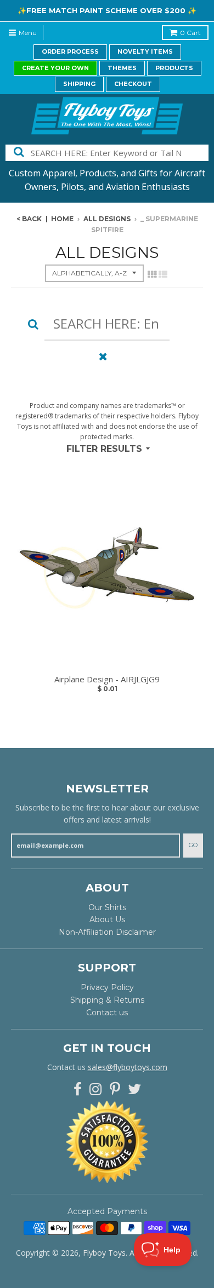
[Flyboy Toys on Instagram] (95, 1089)
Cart (190, 32)
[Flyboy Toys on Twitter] (134, 1089)
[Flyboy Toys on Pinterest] (115, 1089)
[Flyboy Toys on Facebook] (78, 1089)
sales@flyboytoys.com (127, 1067)
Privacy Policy (107, 987)
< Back (29, 219)
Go (193, 845)
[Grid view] (152, 274)
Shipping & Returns (107, 1000)
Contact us (107, 1012)
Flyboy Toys (104, 1252)
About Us (107, 919)
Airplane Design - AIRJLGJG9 (107, 679)
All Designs (107, 219)
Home (62, 219)
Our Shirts (107, 907)
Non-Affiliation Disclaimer (107, 932)
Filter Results (104, 449)
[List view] (163, 274)
